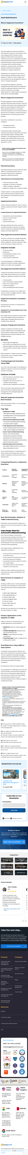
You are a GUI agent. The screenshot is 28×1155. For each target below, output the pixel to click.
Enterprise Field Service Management (7, 976)
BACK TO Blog (7, 10)
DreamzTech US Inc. (6, 1150)
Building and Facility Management (6, 989)
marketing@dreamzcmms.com (13, 1047)
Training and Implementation (9, 1023)
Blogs (16, 980)
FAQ (2, 1029)
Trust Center (18, 992)
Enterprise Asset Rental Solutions (5, 1001)
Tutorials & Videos (6, 1017)
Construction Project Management (7, 995)
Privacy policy (21, 1151)
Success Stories (19, 974)
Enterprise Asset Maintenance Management (5, 963)
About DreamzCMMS (21, 961)
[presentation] (23, 921)
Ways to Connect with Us (20, 968)
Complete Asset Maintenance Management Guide (11, 782)
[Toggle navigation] (25, 2)
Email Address (6, 802)
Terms (3, 1153)
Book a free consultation (12, 842)
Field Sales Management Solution (5, 983)
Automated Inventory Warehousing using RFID (7, 970)
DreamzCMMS (5, 697)
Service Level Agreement (18, 986)
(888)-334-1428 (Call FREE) (12, 1043)
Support (3, 1011)
